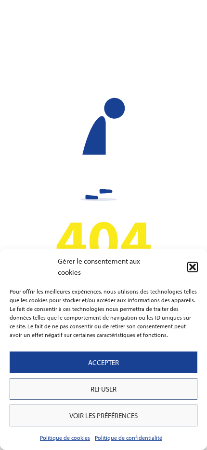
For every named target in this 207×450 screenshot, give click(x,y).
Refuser (103, 389)
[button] (192, 267)
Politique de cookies (65, 437)
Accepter (103, 362)
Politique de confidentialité (128, 437)
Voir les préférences (103, 415)
